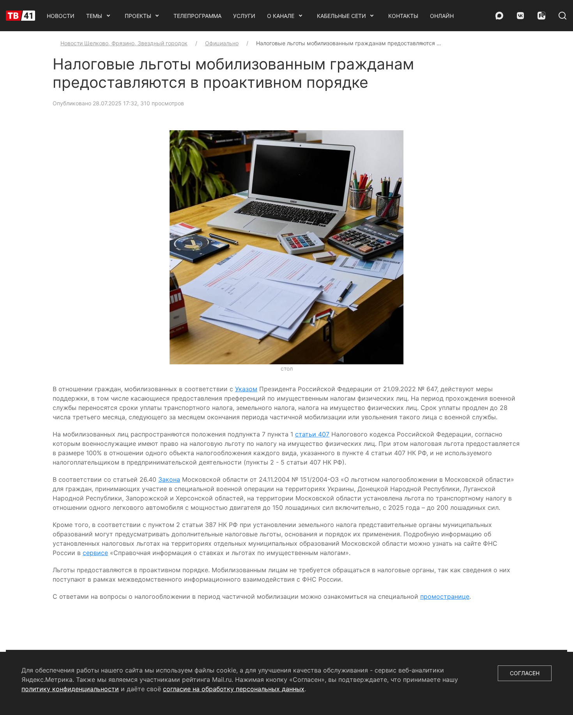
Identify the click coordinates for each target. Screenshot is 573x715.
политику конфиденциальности (70, 689)
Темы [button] (94, 15)
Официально (222, 43)
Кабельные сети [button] (341, 15)
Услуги (244, 15)
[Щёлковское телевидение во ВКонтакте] (520, 15)
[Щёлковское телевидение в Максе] (499, 15)
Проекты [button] (138, 15)
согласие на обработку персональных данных (233, 689)
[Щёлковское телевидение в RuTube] (541, 15)
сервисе (95, 553)
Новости (60, 15)
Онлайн (442, 15)
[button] (286, 247)
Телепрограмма (197, 15)
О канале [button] (280, 15)
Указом (246, 389)
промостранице (444, 596)
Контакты (403, 15)
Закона (169, 479)
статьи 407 (312, 434)
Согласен (524, 673)
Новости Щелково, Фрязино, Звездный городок (123, 43)
